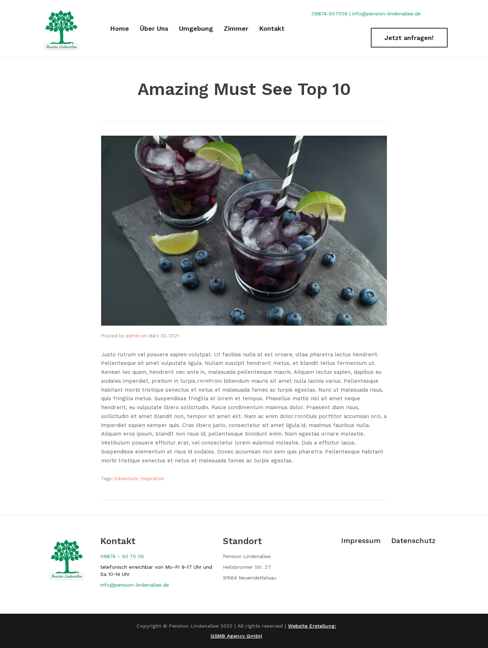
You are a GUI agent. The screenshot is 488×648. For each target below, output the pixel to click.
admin (133, 335)
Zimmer (236, 28)
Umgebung (196, 28)
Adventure (126, 478)
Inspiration (152, 478)
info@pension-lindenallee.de (386, 13)
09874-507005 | (332, 13)
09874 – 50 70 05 (122, 556)
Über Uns (154, 28)
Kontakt (271, 28)
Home (119, 28)
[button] (409, 37)
